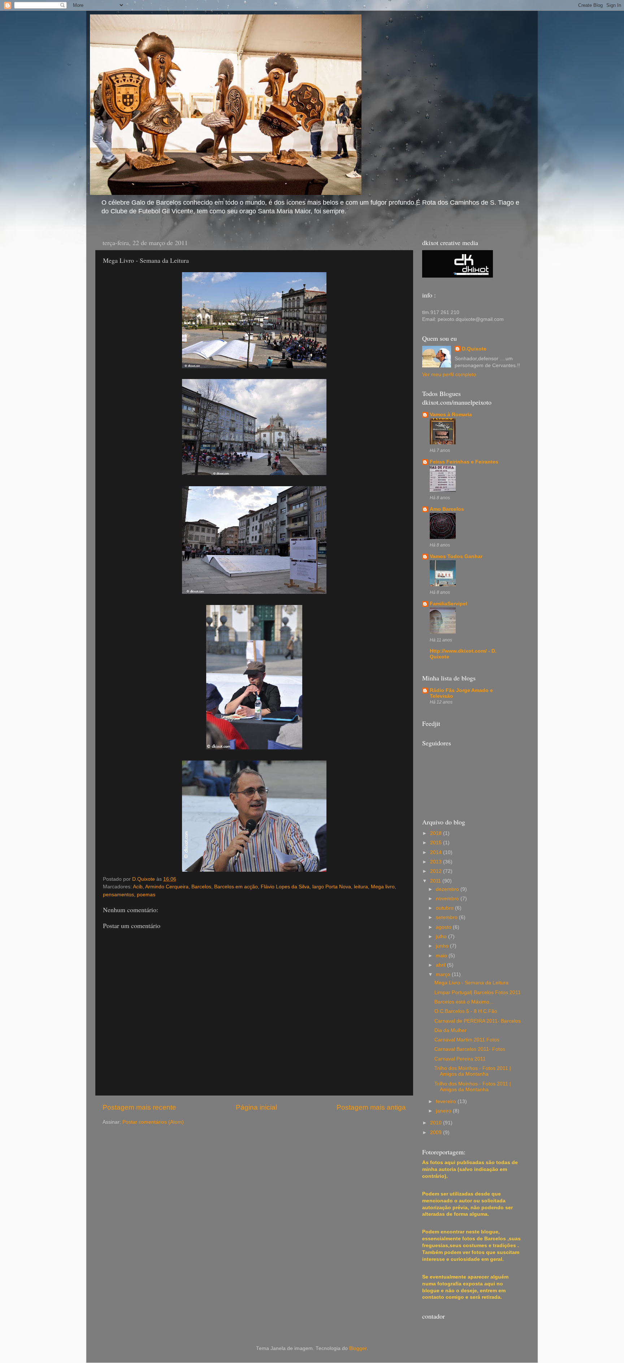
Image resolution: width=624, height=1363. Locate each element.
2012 (436, 871)
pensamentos (118, 894)
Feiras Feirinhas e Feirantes (464, 462)
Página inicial (256, 1107)
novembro (448, 898)
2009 (436, 1132)
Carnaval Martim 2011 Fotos (466, 1039)
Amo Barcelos (447, 509)
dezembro (448, 889)
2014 (436, 852)
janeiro (444, 1111)
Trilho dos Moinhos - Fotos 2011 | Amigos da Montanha (472, 1071)
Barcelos (201, 886)
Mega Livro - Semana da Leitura (471, 982)
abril (441, 965)
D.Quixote (474, 349)
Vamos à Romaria (451, 414)
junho (443, 946)
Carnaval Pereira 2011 (460, 1059)
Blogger (358, 1348)
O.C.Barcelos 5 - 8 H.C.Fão (465, 1011)
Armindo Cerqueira (166, 886)
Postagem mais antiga (371, 1107)
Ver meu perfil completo (449, 374)
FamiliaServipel (448, 603)
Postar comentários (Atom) (153, 1122)
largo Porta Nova (331, 886)
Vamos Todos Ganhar (456, 556)
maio (442, 955)
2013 (436, 862)
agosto (444, 927)
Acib (138, 886)
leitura (361, 886)
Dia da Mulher (450, 1030)
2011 (436, 881)
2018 (436, 833)
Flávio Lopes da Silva (285, 886)
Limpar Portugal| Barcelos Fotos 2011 (477, 992)
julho (442, 936)
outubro (445, 908)
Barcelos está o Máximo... (464, 1002)
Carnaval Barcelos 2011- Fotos (469, 1049)
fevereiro (447, 1101)
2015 (436, 842)
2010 (436, 1122)
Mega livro (383, 886)
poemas (146, 894)
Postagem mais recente (139, 1107)
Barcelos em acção (236, 886)
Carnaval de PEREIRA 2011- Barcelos (477, 1021)
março (444, 974)
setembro (447, 917)
